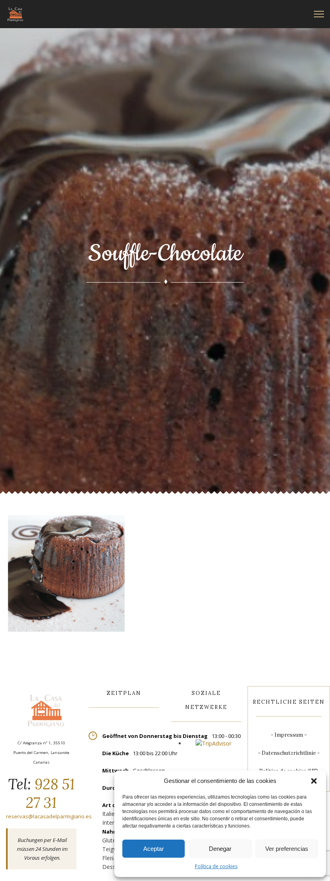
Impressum (288, 734)
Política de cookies (216, 866)
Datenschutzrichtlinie (289, 753)
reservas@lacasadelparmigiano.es (49, 816)
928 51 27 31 (50, 793)
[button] (314, 781)
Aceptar (153, 848)
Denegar (220, 848)
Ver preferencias (286, 848)
